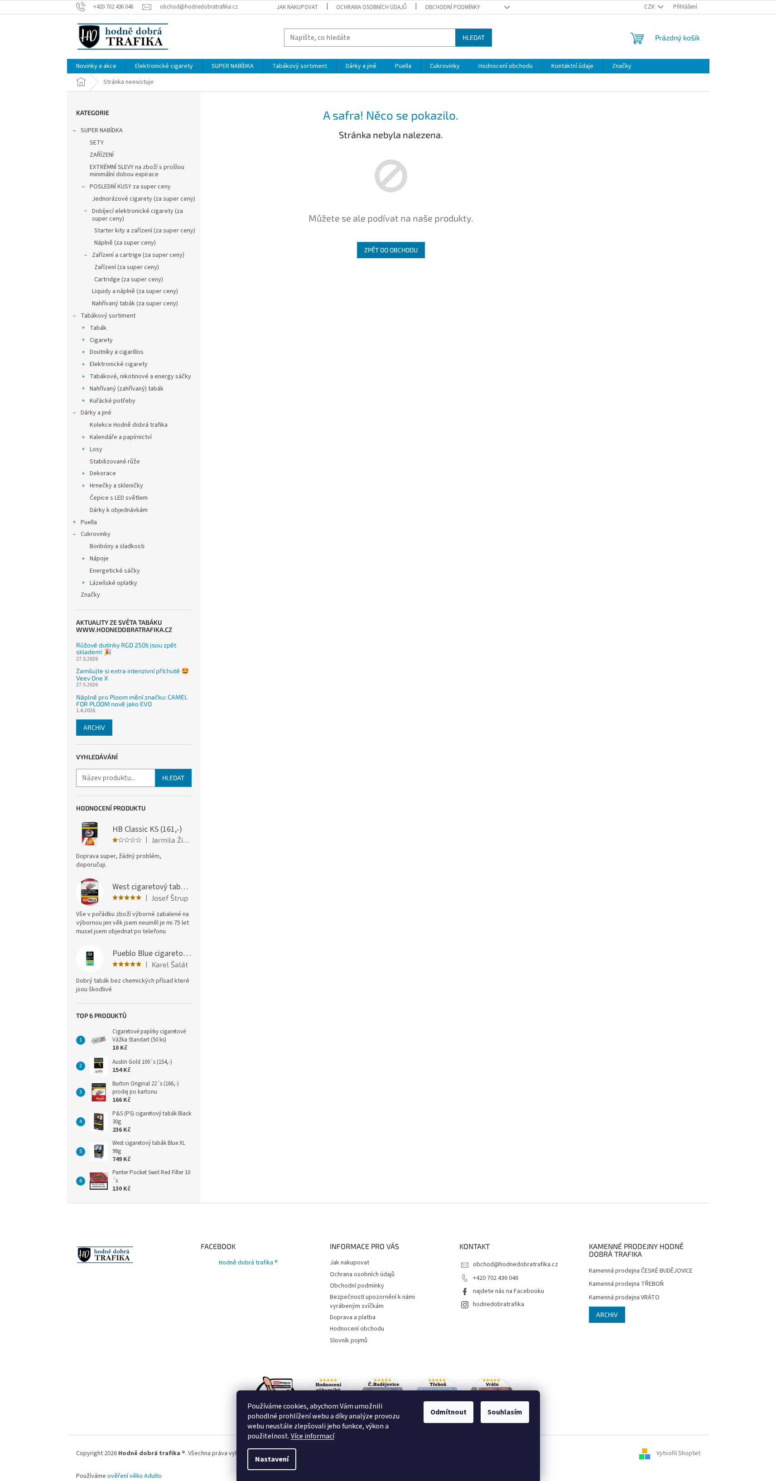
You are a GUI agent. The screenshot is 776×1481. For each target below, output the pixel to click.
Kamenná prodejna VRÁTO (624, 1297)
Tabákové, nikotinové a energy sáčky (140, 376)
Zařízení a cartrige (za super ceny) (138, 255)
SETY (97, 142)
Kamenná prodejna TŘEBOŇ (626, 1284)
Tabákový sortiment (108, 315)
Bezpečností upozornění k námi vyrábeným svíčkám (372, 1301)
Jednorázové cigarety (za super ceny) (143, 198)
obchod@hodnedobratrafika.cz (515, 1264)
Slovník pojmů (348, 1340)
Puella (89, 522)
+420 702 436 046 (495, 1278)
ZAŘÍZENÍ (102, 154)
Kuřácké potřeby (112, 400)
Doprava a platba (353, 1317)
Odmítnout (448, 1412)
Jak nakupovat (297, 7)
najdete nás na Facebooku (508, 1291)
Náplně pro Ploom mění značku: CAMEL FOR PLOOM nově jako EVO (132, 701)
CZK (650, 7)
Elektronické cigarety (119, 364)
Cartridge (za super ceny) (128, 279)
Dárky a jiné (96, 412)
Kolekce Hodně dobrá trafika (129, 424)
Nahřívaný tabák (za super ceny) (135, 303)
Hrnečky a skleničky (116, 485)
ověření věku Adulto (134, 1476)
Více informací (312, 1436)
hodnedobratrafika (498, 1304)
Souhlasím (504, 1412)
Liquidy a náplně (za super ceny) (135, 291)
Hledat (474, 37)
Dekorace (103, 473)
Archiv (94, 727)
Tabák (98, 328)
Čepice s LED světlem (119, 497)
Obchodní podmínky (452, 7)
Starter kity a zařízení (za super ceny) (144, 230)
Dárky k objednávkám (119, 510)
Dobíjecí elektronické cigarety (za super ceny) (137, 215)
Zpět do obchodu (391, 250)
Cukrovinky (96, 534)
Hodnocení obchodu (357, 1328)
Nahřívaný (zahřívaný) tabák (127, 388)
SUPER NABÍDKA (102, 130)
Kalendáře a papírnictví (121, 437)
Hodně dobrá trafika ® (248, 1262)
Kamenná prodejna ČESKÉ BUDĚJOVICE (641, 1271)
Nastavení (272, 1459)
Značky (90, 594)
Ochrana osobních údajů (371, 7)
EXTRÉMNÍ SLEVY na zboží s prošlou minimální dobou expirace (137, 171)
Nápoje (99, 558)
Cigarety (101, 340)
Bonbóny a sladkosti (117, 546)
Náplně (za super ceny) (125, 242)
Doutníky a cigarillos (117, 352)
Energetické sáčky (115, 570)
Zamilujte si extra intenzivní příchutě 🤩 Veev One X (132, 674)
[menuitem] (96, 66)
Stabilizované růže (115, 461)
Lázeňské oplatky (113, 583)
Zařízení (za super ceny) (126, 267)
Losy (96, 449)
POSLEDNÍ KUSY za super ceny (130, 186)
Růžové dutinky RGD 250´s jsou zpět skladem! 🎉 (126, 649)
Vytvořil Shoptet (678, 1453)
